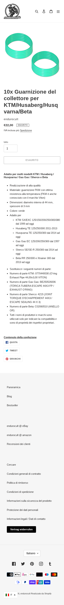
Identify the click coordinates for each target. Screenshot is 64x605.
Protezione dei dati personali (22, 509)
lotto (6, 142)
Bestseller (12, 405)
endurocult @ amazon (19, 435)
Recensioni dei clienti (18, 444)
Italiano (30, 553)
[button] (11, 595)
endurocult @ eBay (17, 425)
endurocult (25, 593)
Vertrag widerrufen (21, 529)
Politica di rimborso (17, 482)
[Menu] (58, 11)
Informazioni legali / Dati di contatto (26, 518)
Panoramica (13, 387)
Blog (9, 396)
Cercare (11, 464)
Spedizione (26, 130)
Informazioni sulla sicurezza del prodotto (29, 500)
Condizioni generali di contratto (24, 473)
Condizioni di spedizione (20, 491)
